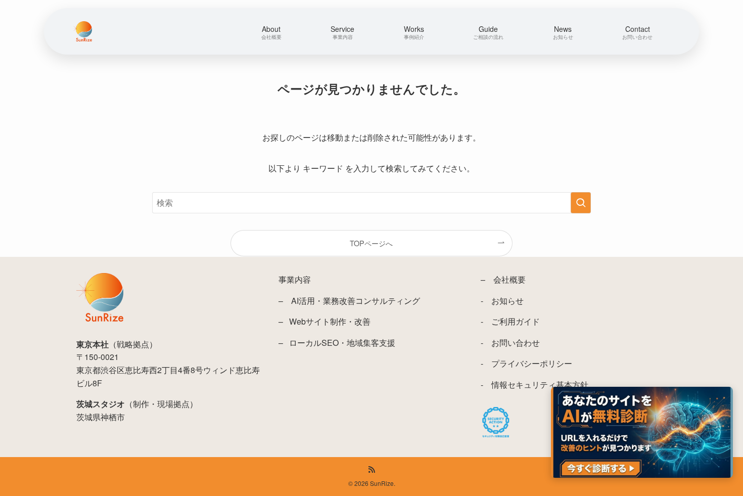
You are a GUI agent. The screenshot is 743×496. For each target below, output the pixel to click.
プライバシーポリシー (531, 363)
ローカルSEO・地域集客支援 (342, 342)
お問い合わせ (515, 342)
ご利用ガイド (515, 321)
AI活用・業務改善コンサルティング (355, 300)
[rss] (371, 469)
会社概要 (509, 279)
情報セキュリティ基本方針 (539, 384)
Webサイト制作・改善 (329, 321)
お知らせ (507, 300)
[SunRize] (82, 31)
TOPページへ (371, 243)
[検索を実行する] (581, 202)
